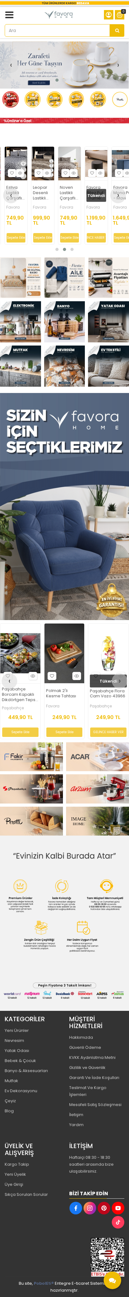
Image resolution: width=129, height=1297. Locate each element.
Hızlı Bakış (21, 173)
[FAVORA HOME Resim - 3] (108, 277)
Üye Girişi (14, 1184)
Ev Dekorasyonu (21, 1091)
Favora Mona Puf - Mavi (69, 193)
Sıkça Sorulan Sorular (26, 1194)
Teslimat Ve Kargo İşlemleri (87, 1091)
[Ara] (117, 30)
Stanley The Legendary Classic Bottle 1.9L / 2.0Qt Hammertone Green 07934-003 (64, 693)
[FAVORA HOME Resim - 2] (64, 277)
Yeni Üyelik (15, 1174)
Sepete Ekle (17, 237)
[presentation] (11, 65)
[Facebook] (76, 1208)
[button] (57, 80)
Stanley (53, 705)
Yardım (76, 1125)
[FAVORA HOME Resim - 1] (64, 120)
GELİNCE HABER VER (43, 237)
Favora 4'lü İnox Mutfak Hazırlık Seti (95, 193)
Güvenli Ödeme (85, 1047)
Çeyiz (10, 1101)
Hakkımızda (81, 1037)
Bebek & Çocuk (20, 1061)
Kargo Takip (17, 1164)
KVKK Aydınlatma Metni (92, 1057)
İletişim (76, 1115)
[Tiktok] (118, 1222)
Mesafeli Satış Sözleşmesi (95, 1105)
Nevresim (14, 1041)
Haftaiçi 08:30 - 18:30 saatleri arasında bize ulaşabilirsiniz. (91, 1164)
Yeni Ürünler (17, 1030)
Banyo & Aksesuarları (26, 1071)
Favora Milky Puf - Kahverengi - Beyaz (107, 695)
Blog (9, 1111)
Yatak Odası (17, 1051)
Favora (13, 207)
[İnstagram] (90, 1208)
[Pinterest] (104, 1208)
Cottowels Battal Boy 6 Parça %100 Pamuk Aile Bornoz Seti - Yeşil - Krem (20, 695)
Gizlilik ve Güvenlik (87, 1068)
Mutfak (11, 1081)
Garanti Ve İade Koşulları (94, 1078)
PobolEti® (44, 1283)
